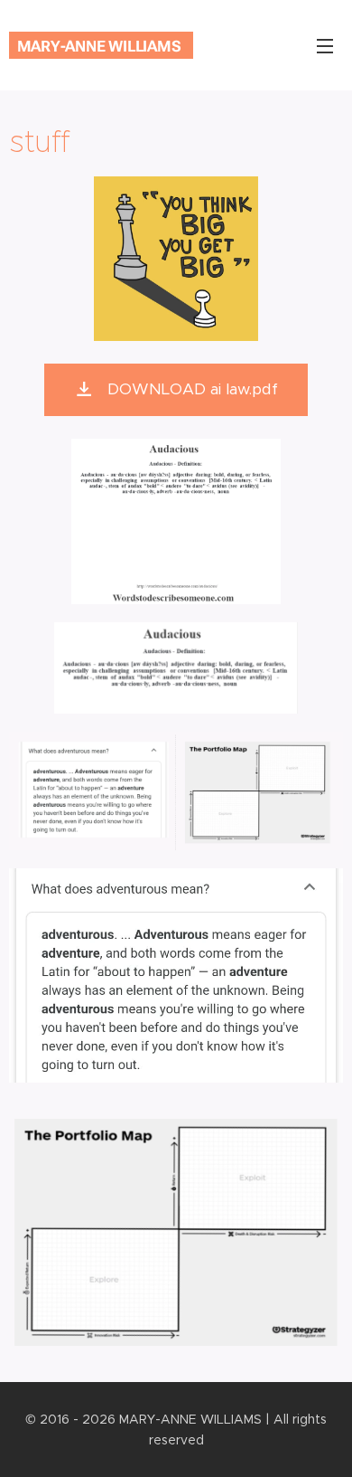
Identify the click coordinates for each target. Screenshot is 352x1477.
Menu (325, 45)
